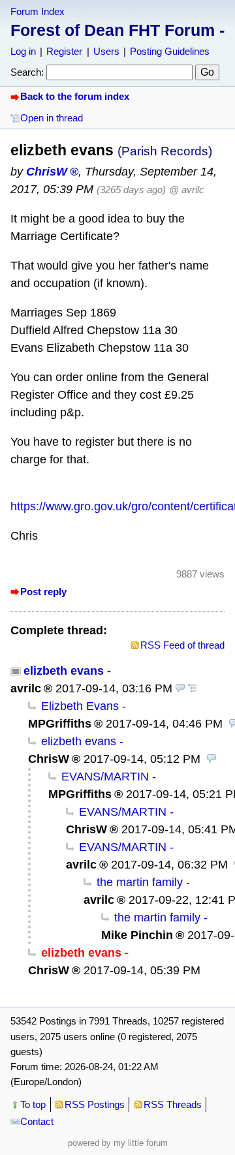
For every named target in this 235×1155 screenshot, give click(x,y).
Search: (27, 72)
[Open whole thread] (192, 688)
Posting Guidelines (170, 51)
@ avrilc (186, 189)
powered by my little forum (118, 1143)
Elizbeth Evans (80, 706)
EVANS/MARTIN (105, 776)
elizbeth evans (64, 670)
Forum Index (37, 11)
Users (106, 51)
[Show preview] (180, 688)
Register (64, 51)
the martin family (140, 882)
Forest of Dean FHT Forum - (117, 30)
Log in (23, 51)
